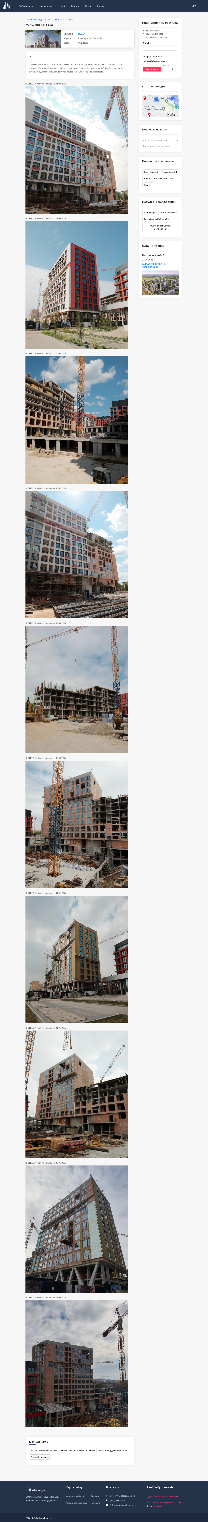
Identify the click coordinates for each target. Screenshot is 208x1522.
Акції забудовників (40, 1457)
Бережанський (151, 172)
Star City (148, 185)
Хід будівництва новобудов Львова (78, 1450)
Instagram (176, 1502)
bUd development (169, 212)
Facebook (156, 1502)
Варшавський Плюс (163, 178)
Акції (62, 6)
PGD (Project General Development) (160, 227)
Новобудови (45, 6)
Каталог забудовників (76, 1503)
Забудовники (26, 6)
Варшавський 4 (169, 172)
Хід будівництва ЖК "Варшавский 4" (153, 265)
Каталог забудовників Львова (113, 1450)
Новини (75, 6)
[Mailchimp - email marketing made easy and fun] (173, 69)
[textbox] (160, 140)
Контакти (101, 6)
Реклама (95, 1496)
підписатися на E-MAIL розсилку (162, 1496)
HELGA (81, 33)
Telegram (166, 1502)
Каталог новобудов (75, 1496)
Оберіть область (152, 56)
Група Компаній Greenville (156, 219)
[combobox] (160, 140)
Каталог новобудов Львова (44, 1450)
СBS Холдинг (150, 212)
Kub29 (147, 178)
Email (147, 43)
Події (88, 6)
